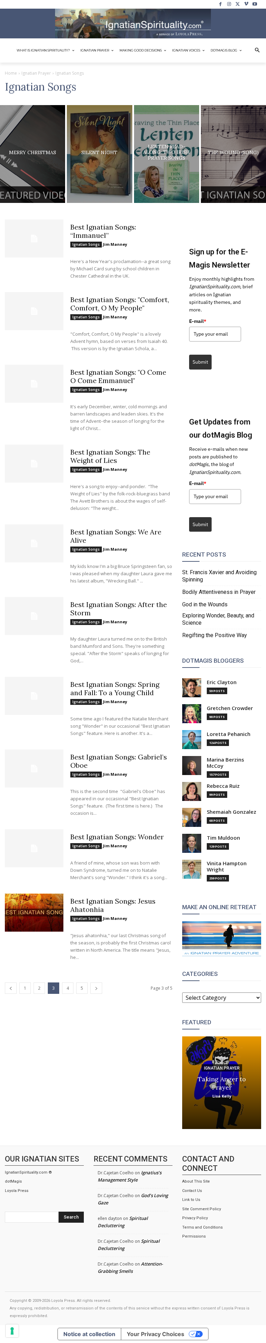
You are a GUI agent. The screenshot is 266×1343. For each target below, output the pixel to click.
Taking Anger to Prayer (222, 1083)
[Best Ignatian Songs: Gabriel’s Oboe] (34, 768)
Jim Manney (115, 244)
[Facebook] (220, 4)
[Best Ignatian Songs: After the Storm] (34, 616)
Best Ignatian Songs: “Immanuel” (103, 231)
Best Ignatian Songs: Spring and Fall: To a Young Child (114, 688)
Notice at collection (89, 1334)
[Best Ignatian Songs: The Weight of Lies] (34, 464)
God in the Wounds (205, 604)
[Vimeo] (246, 4)
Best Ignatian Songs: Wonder (117, 836)
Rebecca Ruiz (223, 786)
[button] (257, 50)
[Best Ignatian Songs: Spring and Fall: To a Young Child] (34, 696)
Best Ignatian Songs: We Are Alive (115, 536)
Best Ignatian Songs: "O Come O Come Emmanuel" (118, 376)
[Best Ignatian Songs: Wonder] (34, 848)
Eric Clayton (222, 682)
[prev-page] (11, 988)
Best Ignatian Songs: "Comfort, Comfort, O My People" (119, 303)
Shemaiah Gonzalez (231, 812)
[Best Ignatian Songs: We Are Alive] (34, 543)
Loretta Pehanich (228, 734)
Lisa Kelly (221, 1096)
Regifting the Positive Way (214, 635)
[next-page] (96, 988)
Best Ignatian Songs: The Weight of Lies (110, 456)
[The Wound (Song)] (233, 154)
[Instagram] (229, 4)
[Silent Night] (99, 154)
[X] (237, 4)
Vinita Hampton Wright (227, 866)
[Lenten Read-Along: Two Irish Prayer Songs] (166, 154)
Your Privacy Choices (155, 1334)
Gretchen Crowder (230, 708)
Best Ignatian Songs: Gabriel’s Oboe (118, 761)
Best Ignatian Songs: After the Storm (118, 608)
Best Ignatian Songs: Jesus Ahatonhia (113, 905)
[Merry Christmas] (32, 154)
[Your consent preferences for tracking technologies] (12, 1330)
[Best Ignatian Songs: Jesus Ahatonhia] (34, 913)
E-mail (197, 321)
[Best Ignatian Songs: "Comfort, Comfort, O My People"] (34, 311)
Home (11, 73)
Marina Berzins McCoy (225, 762)
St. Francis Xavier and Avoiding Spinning (219, 576)
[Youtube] (254, 4)
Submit (200, 362)
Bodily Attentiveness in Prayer (219, 592)
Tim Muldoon (223, 837)
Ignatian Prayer (36, 73)
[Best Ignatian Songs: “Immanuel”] (34, 239)
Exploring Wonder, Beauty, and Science (218, 619)
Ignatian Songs (86, 244)
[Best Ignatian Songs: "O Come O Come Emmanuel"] (34, 384)
